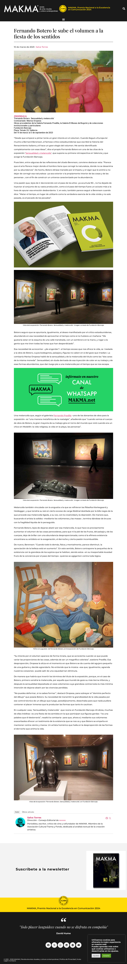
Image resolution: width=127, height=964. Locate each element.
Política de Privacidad (68, 959)
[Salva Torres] (20, 822)
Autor (17, 812)
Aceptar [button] (106, 956)
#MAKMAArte (20, 116)
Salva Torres (42, 47)
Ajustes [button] (96, 956)
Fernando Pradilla (62, 415)
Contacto (12, 961)
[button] (123, 8)
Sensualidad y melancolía (38, 153)
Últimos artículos (28, 812)
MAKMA (62, 820)
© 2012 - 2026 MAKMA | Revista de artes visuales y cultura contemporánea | (32, 959)
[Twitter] (110, 818)
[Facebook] (106, 818)
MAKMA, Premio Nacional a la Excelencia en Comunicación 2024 (89, 8)
